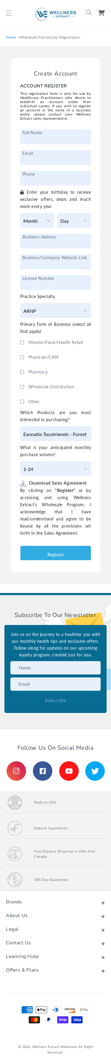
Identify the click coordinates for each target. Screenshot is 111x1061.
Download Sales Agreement (58, 482)
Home (11, 37)
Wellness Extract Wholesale (54, 1047)
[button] (8, 13)
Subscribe (55, 700)
